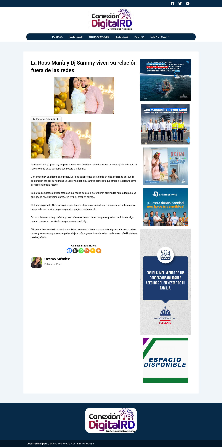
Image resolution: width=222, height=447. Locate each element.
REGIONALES (121, 37)
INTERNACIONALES (98, 37)
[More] (98, 250)
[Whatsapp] (81, 250)
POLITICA (139, 37)
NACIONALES (75, 37)
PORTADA (57, 37)
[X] (75, 250)
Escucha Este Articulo (47, 119)
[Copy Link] (92, 250)
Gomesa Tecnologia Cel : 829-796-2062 (71, 443)
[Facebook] (69, 250)
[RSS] (87, 250)
